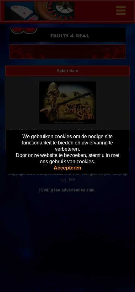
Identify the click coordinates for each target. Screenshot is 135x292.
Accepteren (67, 167)
